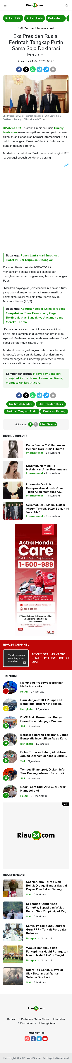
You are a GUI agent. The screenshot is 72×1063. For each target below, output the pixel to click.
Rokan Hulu (33, 18)
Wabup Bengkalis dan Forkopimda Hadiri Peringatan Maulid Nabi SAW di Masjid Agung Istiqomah (47, 951)
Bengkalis (26, 709)
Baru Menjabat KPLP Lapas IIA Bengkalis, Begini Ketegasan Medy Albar (41, 702)
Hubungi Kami (47, 1023)
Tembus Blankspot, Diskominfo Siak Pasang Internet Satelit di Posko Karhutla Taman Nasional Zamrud (42, 771)
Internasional (45, 28)
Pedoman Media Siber (35, 1019)
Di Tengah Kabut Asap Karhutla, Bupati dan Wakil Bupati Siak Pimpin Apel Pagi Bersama (46, 907)
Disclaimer (27, 1023)
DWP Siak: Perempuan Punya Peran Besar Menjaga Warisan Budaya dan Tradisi (41, 719)
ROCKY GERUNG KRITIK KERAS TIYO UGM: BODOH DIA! (50, 658)
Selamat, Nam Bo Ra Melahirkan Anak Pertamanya (46, 467)
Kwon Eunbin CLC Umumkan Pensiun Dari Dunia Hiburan (45, 447)
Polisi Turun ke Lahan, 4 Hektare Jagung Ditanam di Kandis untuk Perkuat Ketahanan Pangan (43, 754)
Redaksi (12, 1019)
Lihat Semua (48, 424)
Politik (24, 691)
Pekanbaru (54, 18)
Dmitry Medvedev (20, 404)
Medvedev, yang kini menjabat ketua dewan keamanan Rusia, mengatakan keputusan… (34, 378)
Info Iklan (59, 1019)
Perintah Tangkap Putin (22, 411)
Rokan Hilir (11, 18)
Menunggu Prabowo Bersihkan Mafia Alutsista (41, 684)
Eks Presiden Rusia (51, 404)
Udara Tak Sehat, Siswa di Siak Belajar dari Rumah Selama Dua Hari (44, 973)
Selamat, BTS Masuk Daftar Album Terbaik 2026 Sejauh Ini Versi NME (47, 508)
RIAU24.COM (12, 128)
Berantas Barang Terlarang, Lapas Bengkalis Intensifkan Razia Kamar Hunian (44, 736)
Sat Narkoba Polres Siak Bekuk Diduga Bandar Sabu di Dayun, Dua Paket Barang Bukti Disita (47, 885)
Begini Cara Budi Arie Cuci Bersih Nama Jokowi (43, 788)
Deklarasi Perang (54, 411)
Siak (23, 726)
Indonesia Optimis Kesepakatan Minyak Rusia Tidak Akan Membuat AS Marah (45, 488)
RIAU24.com (26, 28)
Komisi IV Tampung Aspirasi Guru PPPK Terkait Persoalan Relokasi (46, 929)
